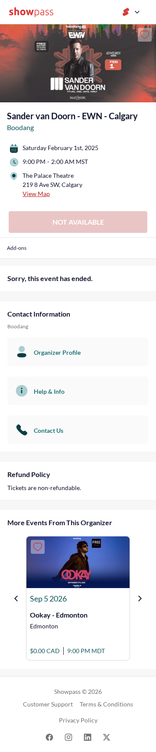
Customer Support (48, 704)
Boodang (20, 127)
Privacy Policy (78, 720)
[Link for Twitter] (106, 737)
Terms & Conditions (106, 704)
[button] (16, 251)
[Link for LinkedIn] (87, 737)
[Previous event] (16, 598)
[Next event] (140, 598)
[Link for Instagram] (68, 737)
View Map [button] (36, 193)
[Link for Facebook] (49, 737)
